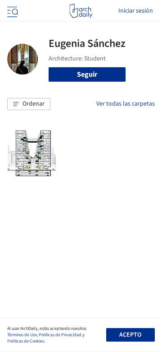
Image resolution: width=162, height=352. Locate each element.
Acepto (130, 334)
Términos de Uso (22, 335)
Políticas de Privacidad (60, 335)
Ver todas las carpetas (125, 103)
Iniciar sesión (135, 11)
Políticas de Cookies (25, 341)
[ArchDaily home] (80, 11)
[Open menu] (11, 11)
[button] (28, 104)
